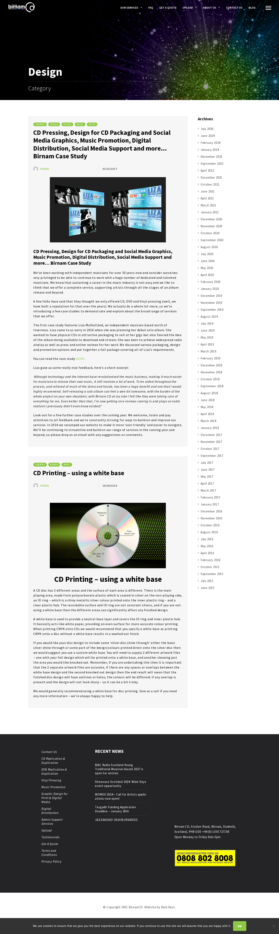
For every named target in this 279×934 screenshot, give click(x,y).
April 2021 (207, 198)
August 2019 (209, 316)
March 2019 (208, 351)
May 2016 (207, 546)
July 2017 (207, 463)
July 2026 (207, 129)
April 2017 (207, 483)
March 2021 (208, 205)
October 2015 (210, 567)
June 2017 (208, 470)
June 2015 (208, 588)
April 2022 (207, 170)
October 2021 (210, 184)
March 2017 (208, 490)
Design (54, 124)
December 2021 (211, 177)
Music (80, 124)
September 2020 (212, 240)
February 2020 (210, 282)
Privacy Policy (51, 861)
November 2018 (211, 372)
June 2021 (208, 191)
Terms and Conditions (49, 853)
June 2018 (208, 400)
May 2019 (207, 337)
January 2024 (210, 150)
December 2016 (211, 511)
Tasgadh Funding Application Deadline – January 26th (115, 809)
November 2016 (211, 518)
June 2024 (208, 136)
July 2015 (207, 581)
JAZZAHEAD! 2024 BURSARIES (116, 820)
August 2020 (209, 247)
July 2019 (207, 323)
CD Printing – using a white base (78, 473)
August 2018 (209, 393)
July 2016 (207, 539)
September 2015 (212, 574)
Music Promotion (53, 787)
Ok (240, 926)
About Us (209, 7)
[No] (274, 926)
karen (44, 169)
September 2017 (212, 456)
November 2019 (211, 303)
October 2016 (210, 525)
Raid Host (168, 907)
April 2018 (207, 414)
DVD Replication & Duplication (54, 771)
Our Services (129, 7)
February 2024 (210, 143)
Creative (40, 124)
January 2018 (210, 428)
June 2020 (208, 261)
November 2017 (211, 442)
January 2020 (210, 289)
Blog (252, 7)
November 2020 (211, 226)
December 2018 (211, 365)
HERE (80, 359)
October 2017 (210, 449)
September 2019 (212, 310)
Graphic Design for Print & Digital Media (54, 798)
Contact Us (234, 7)
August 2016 (209, 532)
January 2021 (210, 212)
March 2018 (208, 421)
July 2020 (207, 254)
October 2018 (210, 379)
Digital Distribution (50, 811)
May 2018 (207, 407)
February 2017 (210, 497)
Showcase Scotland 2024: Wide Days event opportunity (120, 784)
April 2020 (207, 275)
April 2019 (207, 344)
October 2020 (210, 233)
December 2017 (211, 435)
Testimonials (50, 837)
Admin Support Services (51, 822)
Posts (92, 124)
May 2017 (207, 476)
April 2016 (207, 553)
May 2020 (207, 268)
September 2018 (212, 386)
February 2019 (210, 358)
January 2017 (210, 504)
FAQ (150, 7)
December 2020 (211, 219)
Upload (188, 7)
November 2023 (211, 157)
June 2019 (208, 330)
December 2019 (211, 296)
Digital (67, 124)
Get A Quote (167, 7)
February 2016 (210, 560)
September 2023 (212, 163)
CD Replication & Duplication (53, 761)
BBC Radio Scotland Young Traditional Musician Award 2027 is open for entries (119, 769)
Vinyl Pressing (51, 780)
